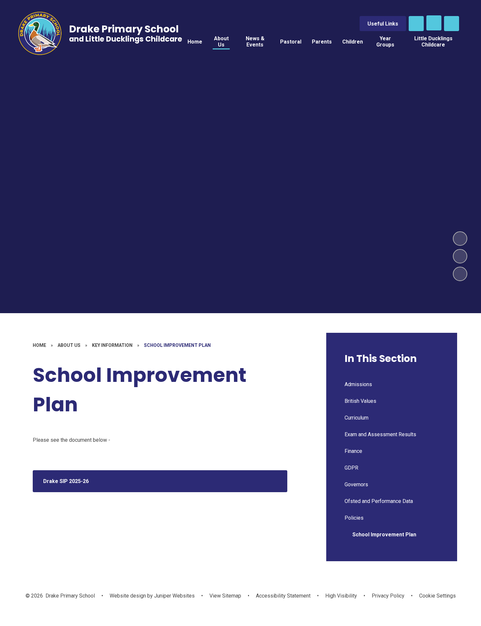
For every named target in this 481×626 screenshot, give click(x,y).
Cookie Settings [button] (437, 596)
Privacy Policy (388, 596)
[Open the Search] (416, 23)
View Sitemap (225, 596)
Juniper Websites (174, 596)
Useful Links (382, 24)
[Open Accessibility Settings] (451, 23)
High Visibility (341, 596)
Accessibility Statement (283, 596)
